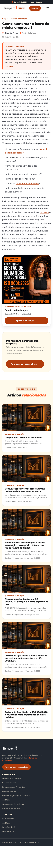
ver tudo (9, 66)
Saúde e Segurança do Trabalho (16, 795)
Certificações (8, 818)
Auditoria (6, 800)
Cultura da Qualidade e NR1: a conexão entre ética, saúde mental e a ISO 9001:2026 (26, 658)
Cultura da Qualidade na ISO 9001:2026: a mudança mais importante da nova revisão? (26, 715)
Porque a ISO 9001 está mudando (23, 437)
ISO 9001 (44, 212)
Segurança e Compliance (13, 804)
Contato (35, 8)
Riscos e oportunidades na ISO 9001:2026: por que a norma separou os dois (26, 602)
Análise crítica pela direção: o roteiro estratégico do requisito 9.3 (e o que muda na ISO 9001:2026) (25, 545)
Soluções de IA (8, 827)
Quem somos (8, 831)
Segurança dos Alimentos (13, 787)
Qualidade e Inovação (18, 18)
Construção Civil (9, 783)
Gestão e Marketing (11, 808)
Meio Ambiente (9, 791)
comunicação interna (27, 183)
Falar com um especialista (23, 364)
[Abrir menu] (47, 8)
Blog (4, 18)
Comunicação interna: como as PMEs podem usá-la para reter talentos (25, 490)
